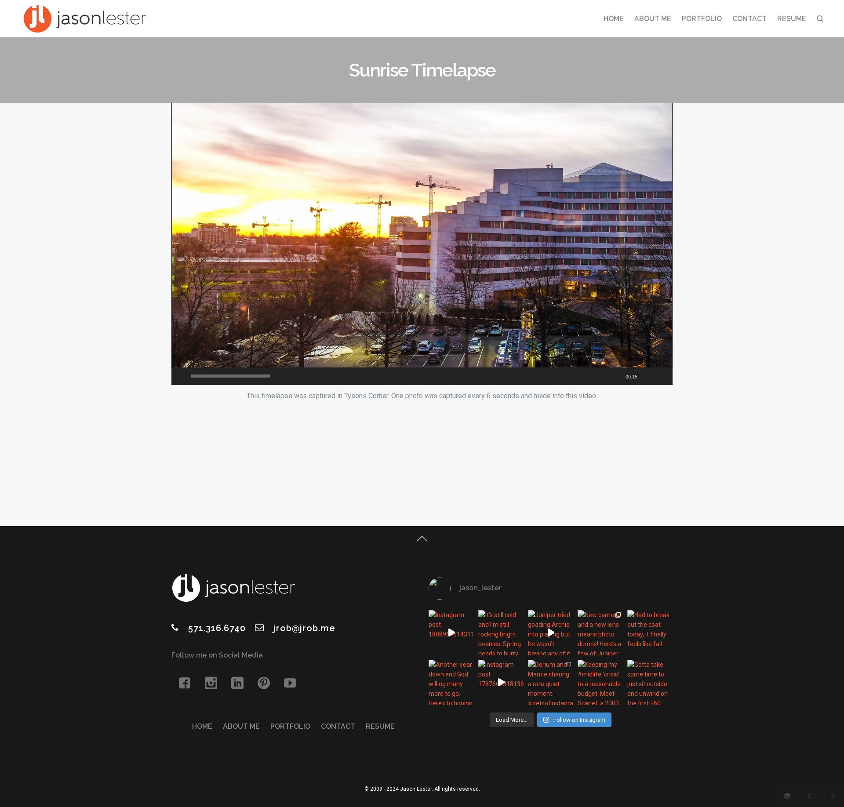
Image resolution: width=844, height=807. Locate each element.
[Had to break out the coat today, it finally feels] (650, 632)
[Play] (180, 376)
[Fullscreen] (663, 376)
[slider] (230, 376)
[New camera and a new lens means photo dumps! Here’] (600, 632)
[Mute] (649, 376)
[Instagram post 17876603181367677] (501, 682)
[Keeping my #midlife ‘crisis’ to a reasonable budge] (600, 682)
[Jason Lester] (84, 18)
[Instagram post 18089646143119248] (451, 632)
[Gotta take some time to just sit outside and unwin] (650, 682)
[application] (422, 244)
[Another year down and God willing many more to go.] (451, 682)
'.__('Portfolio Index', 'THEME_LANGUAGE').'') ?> (788, 796)
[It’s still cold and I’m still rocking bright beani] (501, 632)
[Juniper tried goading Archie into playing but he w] (550, 632)
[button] (424, 246)
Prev (811, 796)
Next (833, 796)
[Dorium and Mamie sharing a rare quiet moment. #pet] (550, 682)
